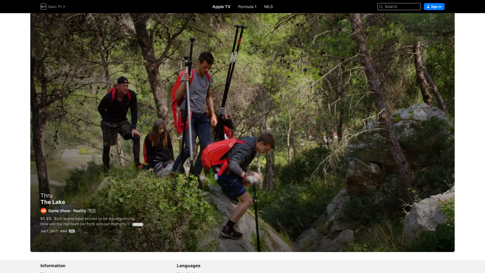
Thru (46, 195)
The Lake (242, 132)
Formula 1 (247, 6)
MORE (138, 224)
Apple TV (221, 6)
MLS (268, 6)
